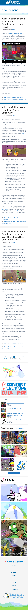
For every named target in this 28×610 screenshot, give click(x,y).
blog (15, 99)
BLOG (14, 579)
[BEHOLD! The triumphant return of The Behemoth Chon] (7, 437)
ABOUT (14, 565)
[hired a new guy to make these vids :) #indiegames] (20, 451)
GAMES (14, 575)
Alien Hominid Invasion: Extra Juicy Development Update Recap (13, 22)
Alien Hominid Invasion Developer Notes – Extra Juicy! (13, 110)
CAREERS (14, 568)
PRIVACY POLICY (14, 589)
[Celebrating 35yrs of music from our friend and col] (7, 451)
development (20, 99)
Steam (18, 339)
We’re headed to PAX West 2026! (14, 408)
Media (3, 219)
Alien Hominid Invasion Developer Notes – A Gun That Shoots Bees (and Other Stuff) (13, 235)
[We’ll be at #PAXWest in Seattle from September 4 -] (20, 437)
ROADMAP (14, 572)
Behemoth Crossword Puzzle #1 (14, 419)
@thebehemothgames (20, 428)
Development (20, 97)
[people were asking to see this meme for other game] (7, 464)
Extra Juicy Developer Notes (15, 33)
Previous (6, 357)
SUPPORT (14, 582)
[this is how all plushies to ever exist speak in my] (20, 464)
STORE (14, 585)
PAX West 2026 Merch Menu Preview (15, 403)
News (24, 99)
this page (19, 210)
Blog (15, 97)
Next (23, 357)
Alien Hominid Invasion (9, 97)
